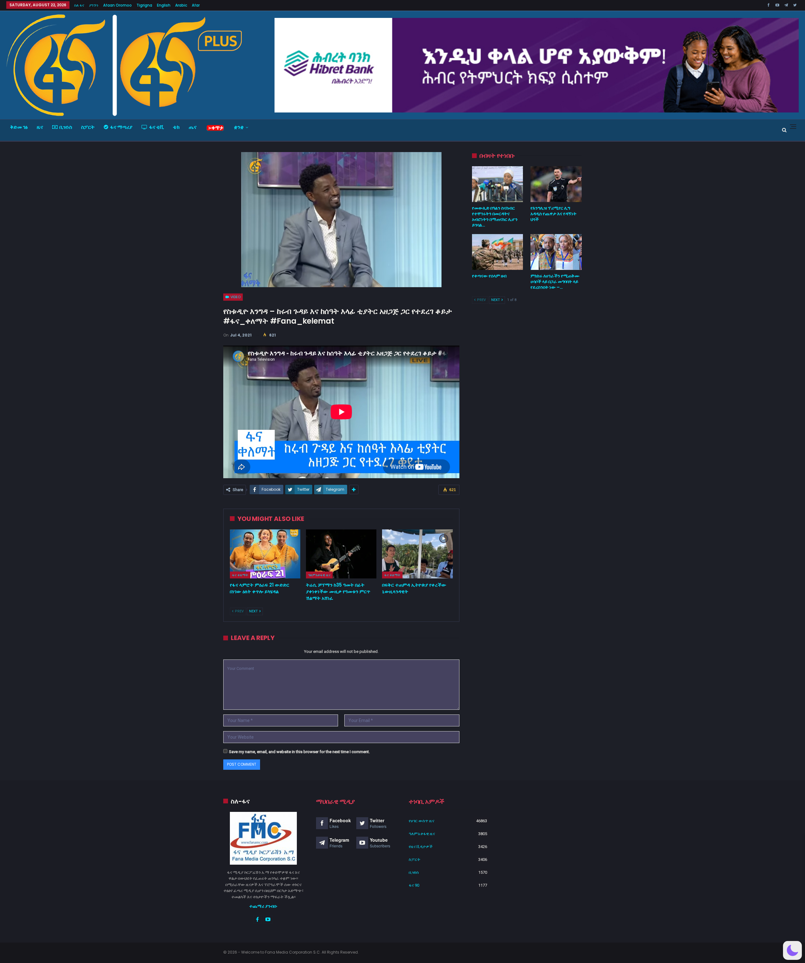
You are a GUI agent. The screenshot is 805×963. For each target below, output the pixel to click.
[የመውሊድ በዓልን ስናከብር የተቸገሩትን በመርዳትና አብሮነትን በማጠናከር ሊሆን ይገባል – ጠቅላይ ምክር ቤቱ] (497, 184)
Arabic (181, 5)
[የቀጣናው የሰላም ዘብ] (497, 252)
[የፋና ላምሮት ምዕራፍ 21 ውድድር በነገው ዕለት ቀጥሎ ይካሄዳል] (265, 554)
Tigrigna (144, 5)
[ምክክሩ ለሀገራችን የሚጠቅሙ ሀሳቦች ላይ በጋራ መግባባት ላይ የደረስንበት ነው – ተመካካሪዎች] (556, 252)
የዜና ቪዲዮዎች (421, 846)
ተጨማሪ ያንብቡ (263, 906)
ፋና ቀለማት (240, 574)
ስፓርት (88, 127)
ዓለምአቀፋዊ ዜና (319, 574)
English (163, 5)
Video (235, 296)
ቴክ (176, 127)
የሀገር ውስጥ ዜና (421, 820)
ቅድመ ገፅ (19, 127)
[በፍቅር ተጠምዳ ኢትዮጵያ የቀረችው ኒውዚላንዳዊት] (417, 554)
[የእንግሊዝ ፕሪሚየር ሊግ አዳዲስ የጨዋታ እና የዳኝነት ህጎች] (556, 184)
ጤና (193, 127)
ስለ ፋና (79, 5)
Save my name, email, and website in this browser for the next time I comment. (299, 751)
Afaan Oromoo (117, 5)
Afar (196, 5)
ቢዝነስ (65, 127)
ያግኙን (93, 5)
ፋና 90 (414, 885)
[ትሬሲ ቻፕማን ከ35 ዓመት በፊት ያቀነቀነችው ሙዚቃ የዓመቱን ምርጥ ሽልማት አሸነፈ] (341, 554)
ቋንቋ (239, 127)
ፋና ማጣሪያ (121, 127)
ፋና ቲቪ (156, 127)
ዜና (40, 127)
